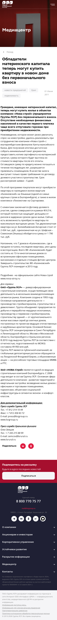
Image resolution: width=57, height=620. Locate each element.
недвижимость (11, 95)
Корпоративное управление (18, 541)
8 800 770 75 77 (28, 501)
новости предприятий (15, 90)
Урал (33, 90)
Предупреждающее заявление (14, 610)
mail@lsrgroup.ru (28, 508)
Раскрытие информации (16, 556)
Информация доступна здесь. (14, 605)
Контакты (7, 571)
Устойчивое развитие (14, 549)
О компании (9, 527)
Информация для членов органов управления (21, 608)
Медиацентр (9, 564)
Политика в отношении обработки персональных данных (26, 613)
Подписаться (28, 475)
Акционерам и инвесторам (17, 534)
